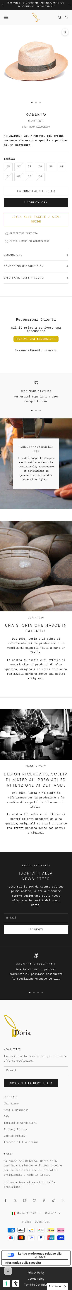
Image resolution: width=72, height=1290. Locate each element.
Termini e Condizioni (20, 1123)
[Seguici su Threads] (34, 1200)
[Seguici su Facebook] (5, 1200)
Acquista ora (36, 202)
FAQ (6, 1116)
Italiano (51, 1213)
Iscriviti (36, 929)
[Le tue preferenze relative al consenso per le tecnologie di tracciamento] (6, 1283)
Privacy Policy (15, 1129)
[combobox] (57, 1286)
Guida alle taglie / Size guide (36, 219)
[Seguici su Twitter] (15, 1200)
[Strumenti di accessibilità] (15, 1283)
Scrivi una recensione (36, 339)
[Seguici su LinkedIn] (63, 1200)
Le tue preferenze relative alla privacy (39, 1255)
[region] (36, 392)
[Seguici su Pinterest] (44, 1200)
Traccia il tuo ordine (21, 1142)
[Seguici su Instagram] (25, 1200)
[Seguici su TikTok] (53, 1200)
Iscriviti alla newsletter (30, 1083)
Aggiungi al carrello (36, 191)
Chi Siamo (11, 1103)
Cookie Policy (14, 1136)
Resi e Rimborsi (16, 1110)
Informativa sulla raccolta (23, 1262)
